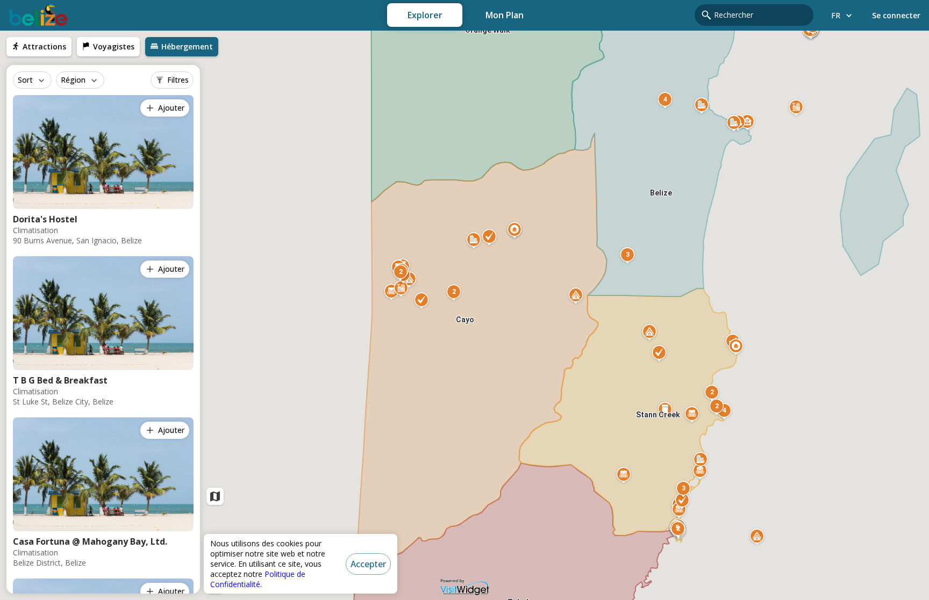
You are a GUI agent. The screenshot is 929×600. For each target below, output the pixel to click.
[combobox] (760, 15)
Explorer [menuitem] (425, 15)
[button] (683, 490)
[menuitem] (39, 46)
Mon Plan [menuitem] (504, 15)
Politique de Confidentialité (257, 579)
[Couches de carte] (215, 496)
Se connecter (896, 15)
